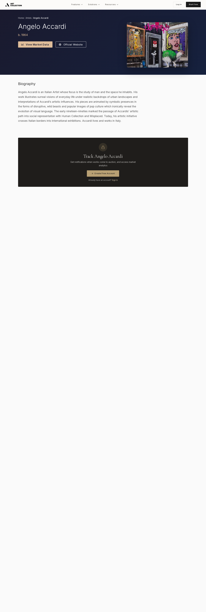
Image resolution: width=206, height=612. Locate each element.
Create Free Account (104, 173)
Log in (179, 4)
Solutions (92, 4)
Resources (110, 4)
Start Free (193, 4)
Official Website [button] (73, 44)
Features (75, 4)
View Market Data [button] (37, 44)
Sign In (115, 180)
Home (21, 18)
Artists (29, 18)
